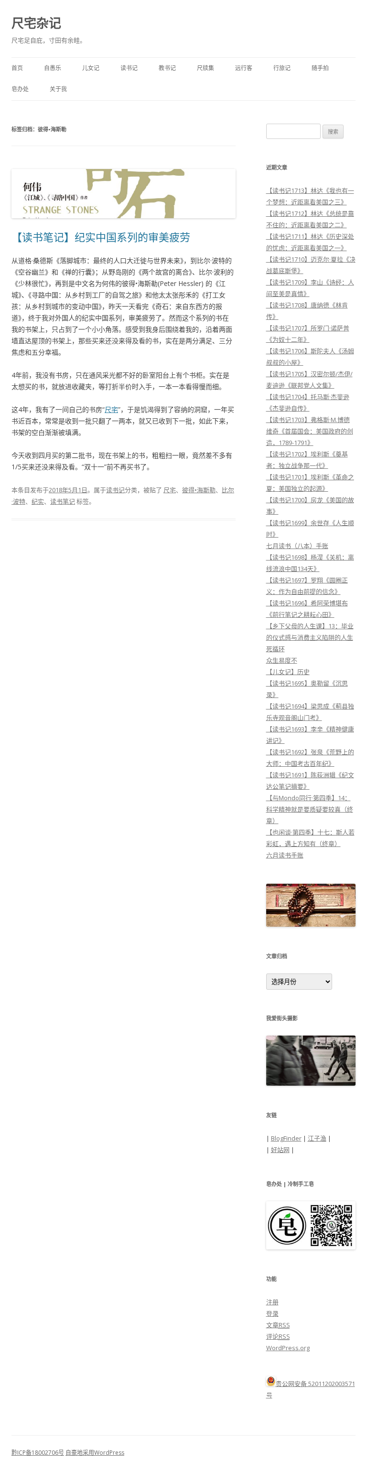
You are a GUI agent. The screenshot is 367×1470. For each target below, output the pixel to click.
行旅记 (282, 68)
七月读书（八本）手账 (297, 545)
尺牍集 (205, 68)
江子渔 (317, 1138)
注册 (272, 1302)
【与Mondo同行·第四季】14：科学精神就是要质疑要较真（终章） (309, 809)
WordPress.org (288, 1347)
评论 (278, 1336)
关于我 (58, 89)
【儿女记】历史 (288, 671)
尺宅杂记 (36, 23)
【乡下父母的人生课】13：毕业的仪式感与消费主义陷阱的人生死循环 (310, 637)
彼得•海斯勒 (199, 490)
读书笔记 (62, 501)
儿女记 (90, 68)
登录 (272, 1313)
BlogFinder (286, 1138)
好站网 (280, 1149)
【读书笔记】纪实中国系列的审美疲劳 (100, 237)
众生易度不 (281, 660)
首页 (17, 68)
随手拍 (320, 68)
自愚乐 (52, 68)
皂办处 (20, 89)
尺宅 (111, 409)
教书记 (167, 68)
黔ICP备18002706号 (37, 1453)
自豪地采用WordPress (94, 1453)
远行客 (243, 68)
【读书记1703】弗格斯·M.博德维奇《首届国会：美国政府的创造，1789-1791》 (309, 431)
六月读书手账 (284, 855)
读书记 (129, 68)
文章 (278, 1325)
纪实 (38, 501)
